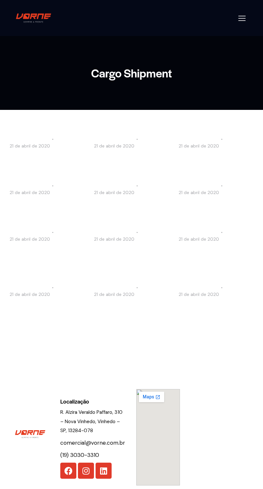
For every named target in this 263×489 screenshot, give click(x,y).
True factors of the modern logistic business (214, 207)
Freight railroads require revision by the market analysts (209, 258)
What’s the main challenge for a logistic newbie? (213, 160)
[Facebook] (68, 471)
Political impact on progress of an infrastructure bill (130, 309)
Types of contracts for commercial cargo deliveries (46, 253)
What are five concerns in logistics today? (127, 207)
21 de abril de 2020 (30, 146)
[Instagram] (86, 471)
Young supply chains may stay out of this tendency (126, 253)
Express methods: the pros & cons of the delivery (214, 309)
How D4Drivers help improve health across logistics (47, 160)
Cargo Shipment (29, 139)
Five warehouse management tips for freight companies (46, 313)
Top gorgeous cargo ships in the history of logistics (46, 207)
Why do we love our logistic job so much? (129, 160)
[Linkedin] (104, 471)
